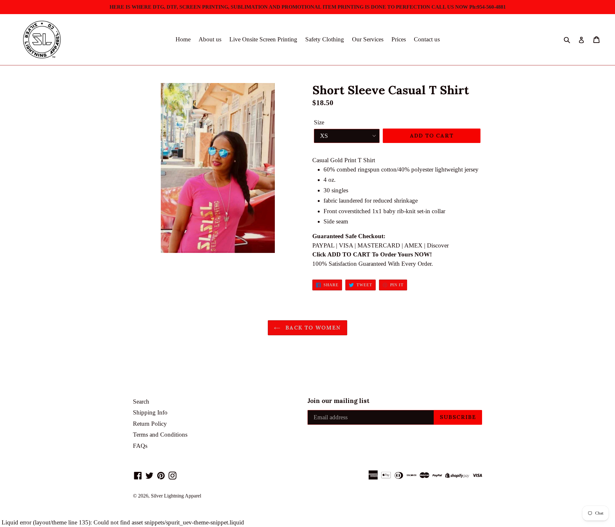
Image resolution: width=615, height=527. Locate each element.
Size (319, 122)
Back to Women (312, 327)
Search (141, 401)
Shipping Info (150, 412)
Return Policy (150, 423)
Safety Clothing (324, 39)
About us (210, 39)
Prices (398, 39)
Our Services (367, 39)
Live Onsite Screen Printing (263, 39)
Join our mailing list (338, 401)
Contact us (427, 39)
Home (183, 39)
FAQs (140, 445)
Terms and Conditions (160, 434)
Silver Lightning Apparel (176, 495)
